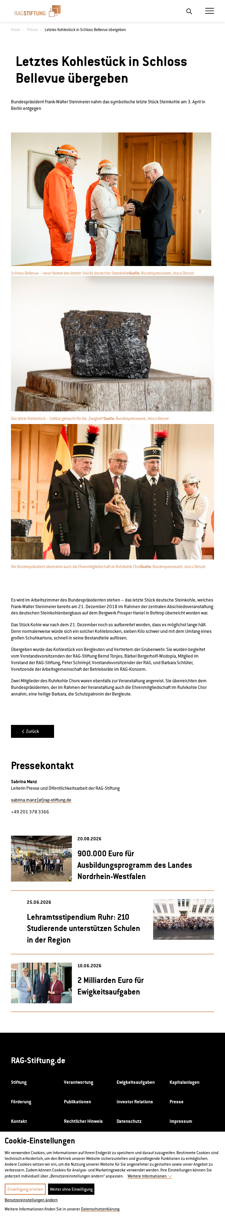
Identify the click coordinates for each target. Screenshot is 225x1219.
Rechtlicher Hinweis (83, 1121)
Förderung (21, 1102)
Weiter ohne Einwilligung (71, 1189)
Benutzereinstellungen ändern (31, 1200)
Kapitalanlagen (184, 1082)
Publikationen (77, 1102)
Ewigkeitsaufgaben (136, 1082)
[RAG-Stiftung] (37, 11)
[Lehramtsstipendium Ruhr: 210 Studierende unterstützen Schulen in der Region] (183, 919)
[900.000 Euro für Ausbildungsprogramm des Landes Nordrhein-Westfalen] (41, 859)
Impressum (181, 1121)
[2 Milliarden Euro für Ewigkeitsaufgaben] (41, 983)
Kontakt (19, 1121)
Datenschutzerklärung (100, 1209)
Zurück (32, 731)
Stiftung (19, 1082)
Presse (177, 1102)
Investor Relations (135, 1102)
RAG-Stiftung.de (38, 1060)
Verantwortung (78, 1082)
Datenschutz (129, 1121)
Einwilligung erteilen (25, 1189)
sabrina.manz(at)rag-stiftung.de (41, 800)
